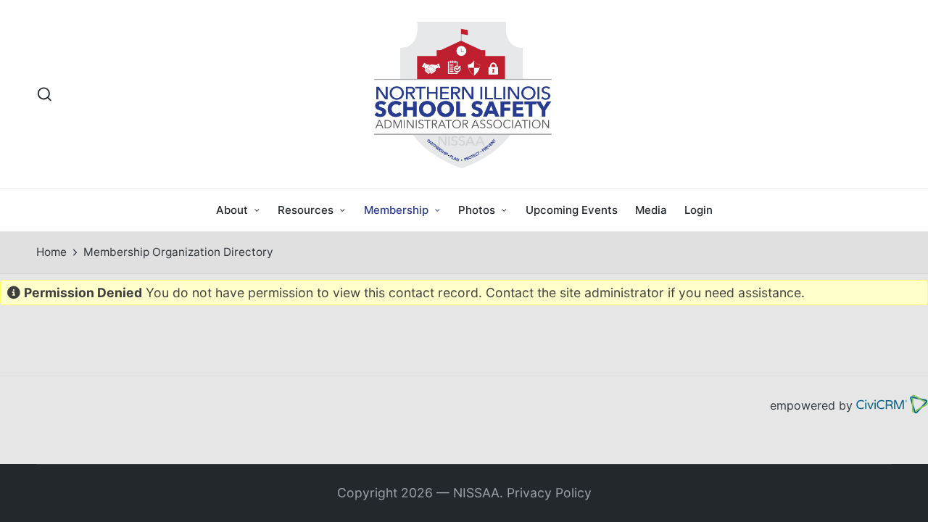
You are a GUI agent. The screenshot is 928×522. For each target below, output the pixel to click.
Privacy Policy (549, 492)
